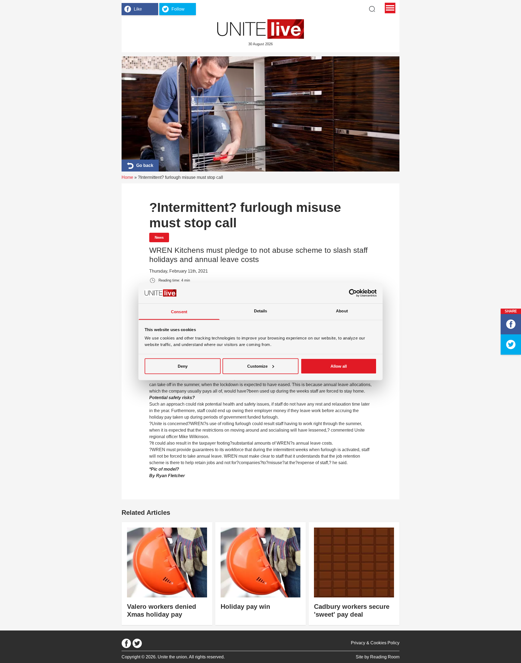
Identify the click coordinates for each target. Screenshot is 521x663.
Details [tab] (260, 311)
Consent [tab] (179, 311)
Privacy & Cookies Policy (375, 643)
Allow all (339, 366)
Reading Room (384, 657)
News (159, 237)
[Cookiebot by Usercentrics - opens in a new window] (353, 293)
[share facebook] (511, 324)
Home (127, 177)
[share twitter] (511, 344)
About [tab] (342, 311)
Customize (257, 366)
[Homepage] (260, 29)
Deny (183, 366)
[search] (372, 9)
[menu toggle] (390, 8)
